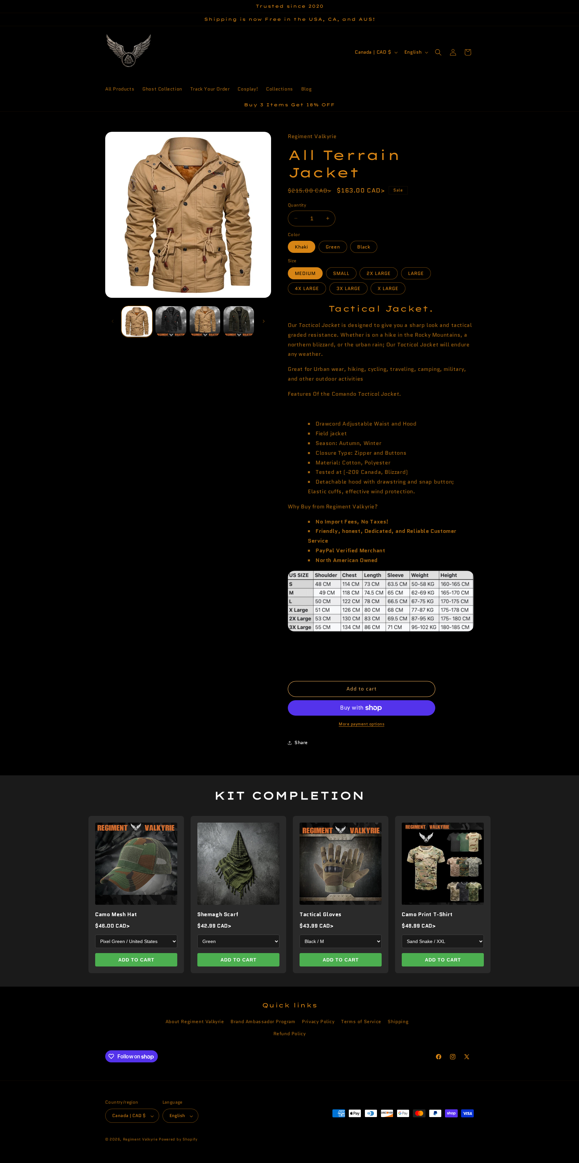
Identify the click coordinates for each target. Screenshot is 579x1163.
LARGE (416, 273)
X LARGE (388, 288)
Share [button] (301, 742)
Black (363, 246)
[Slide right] (263, 321)
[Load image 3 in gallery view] (205, 321)
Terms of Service (361, 1021)
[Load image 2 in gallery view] (170, 321)
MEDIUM (305, 273)
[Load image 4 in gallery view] (238, 321)
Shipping (398, 1021)
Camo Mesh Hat (116, 914)
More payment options (361, 724)
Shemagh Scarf (218, 914)
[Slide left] (112, 321)
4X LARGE (307, 288)
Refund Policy (289, 1033)
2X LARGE (379, 273)
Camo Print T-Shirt (427, 914)
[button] (438, 52)
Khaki (301, 246)
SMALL (341, 273)
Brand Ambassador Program (263, 1021)
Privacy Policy (318, 1021)
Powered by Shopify (178, 1139)
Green (333, 246)
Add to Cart (136, 959)
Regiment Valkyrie (140, 1139)
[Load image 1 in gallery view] (137, 321)
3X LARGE (348, 288)
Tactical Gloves (320, 914)
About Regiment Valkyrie (195, 1021)
